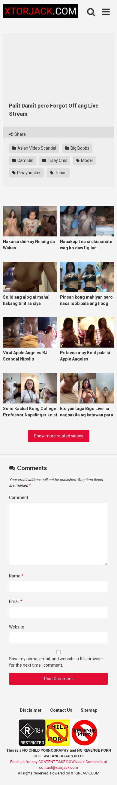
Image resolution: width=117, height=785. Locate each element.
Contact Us (61, 710)
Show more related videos (58, 436)
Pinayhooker (28, 172)
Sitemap (89, 710)
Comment (18, 497)
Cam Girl (24, 160)
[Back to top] (106, 773)
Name (16, 576)
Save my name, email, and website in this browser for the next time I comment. (56, 662)
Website (16, 627)
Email (15, 601)
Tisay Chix (57, 160)
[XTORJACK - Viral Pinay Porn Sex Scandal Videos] (40, 12)
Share (20, 134)
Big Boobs (79, 148)
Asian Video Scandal (36, 148)
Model (86, 160)
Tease (60, 172)
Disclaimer (31, 710)
